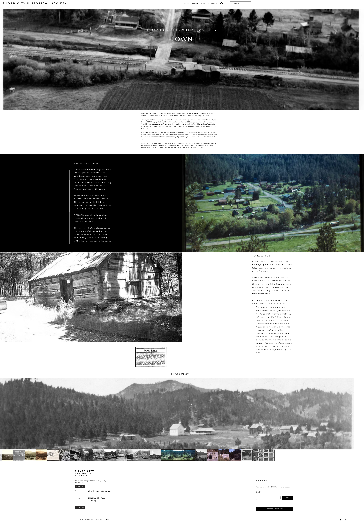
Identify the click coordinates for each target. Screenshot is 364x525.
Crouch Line (185, 135)
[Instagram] (346, 519)
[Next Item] (351, 413)
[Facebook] (340, 519)
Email (258, 492)
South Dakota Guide (262, 303)
